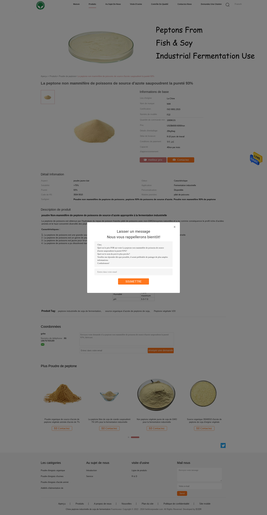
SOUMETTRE (133, 281)
